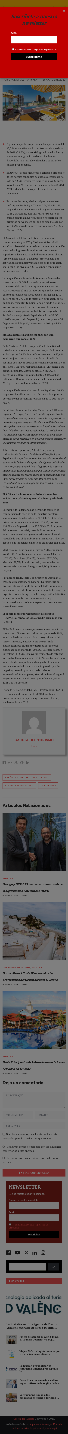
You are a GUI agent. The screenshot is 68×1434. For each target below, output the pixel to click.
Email (14, 33)
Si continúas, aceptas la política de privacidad (35, 49)
